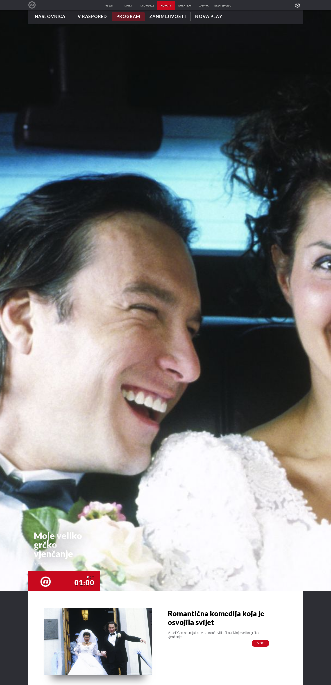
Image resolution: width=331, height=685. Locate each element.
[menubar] (297, 5)
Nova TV (34, 5)
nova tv (166, 5)
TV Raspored (91, 16)
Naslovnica (50, 16)
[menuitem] (297, 5)
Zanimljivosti (167, 16)
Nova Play (208, 16)
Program (128, 16)
